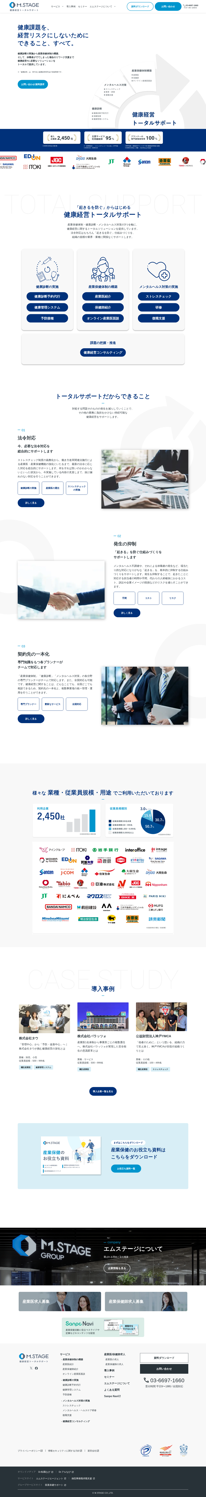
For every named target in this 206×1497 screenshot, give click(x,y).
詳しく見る (31, 503)
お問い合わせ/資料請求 (32, 84)
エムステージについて (117, 1383)
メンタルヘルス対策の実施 (158, 286)
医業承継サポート (54, 1485)
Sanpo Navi (111, 1396)
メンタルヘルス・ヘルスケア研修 (79, 1410)
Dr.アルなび (65, 1472)
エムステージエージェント (49, 1478)
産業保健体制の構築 (103, 286)
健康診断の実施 (47, 286)
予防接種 (47, 318)
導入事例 (70, 6)
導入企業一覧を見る (103, 1091)
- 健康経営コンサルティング (75, 1421)
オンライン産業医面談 (103, 318)
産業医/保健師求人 (114, 1354)
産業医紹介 (103, 296)
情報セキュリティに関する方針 (64, 1450)
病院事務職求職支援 (82, 1478)
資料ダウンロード (140, 6)
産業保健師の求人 (114, 1364)
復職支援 (158, 318)
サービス (65, 1354)
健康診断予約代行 (47, 296)
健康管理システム (47, 307)
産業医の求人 (112, 1359)
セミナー (82, 6)
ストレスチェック (159, 296)
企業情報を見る (117, 1268)
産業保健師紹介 (70, 1369)
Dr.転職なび (44, 1472)
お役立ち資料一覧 (126, 1168)
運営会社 (92, 1450)
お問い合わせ (168, 6)
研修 (158, 307)
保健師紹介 (103, 307)
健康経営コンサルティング (103, 352)
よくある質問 (112, 1389)
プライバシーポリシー (29, 1450)
